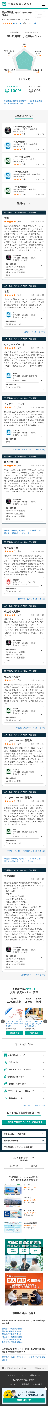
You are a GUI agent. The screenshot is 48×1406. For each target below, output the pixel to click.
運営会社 (37, 1384)
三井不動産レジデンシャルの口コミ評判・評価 (20, 212)
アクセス (11, 1375)
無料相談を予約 (24, 1400)
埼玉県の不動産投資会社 (12, 1337)
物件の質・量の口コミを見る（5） (32, 599)
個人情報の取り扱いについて (24, 1380)
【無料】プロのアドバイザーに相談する (24, 1122)
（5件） (16, 1077)
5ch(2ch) (13, 1166)
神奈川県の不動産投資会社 (13, 1342)
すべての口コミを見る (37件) (34, 1105)
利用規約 (25, 1384)
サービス (22, 1375)
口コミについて (12, 1384)
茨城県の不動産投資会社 (12, 1329)
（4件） (18, 1084)
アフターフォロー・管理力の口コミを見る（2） (26, 851)
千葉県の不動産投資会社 (12, 1339)
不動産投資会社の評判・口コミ (18, 1368)
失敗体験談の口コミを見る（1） (33, 975)
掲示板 (34, 1166)
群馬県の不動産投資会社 (12, 1334)
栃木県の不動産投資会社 (12, 1331)
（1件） (16, 1098)
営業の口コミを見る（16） (35, 332)
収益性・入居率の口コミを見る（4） (31, 728)
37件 (34, 23)
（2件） (22, 1091)
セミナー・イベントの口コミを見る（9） (29, 449)
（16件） (14, 1062)
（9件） (20, 1069)
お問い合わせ (35, 1375)
